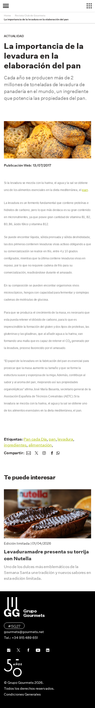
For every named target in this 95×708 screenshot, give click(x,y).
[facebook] (51, 453)
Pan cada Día (35, 439)
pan (85, 190)
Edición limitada (17, 543)
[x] (36, 453)
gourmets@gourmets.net (24, 632)
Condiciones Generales (22, 694)
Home (7, 15)
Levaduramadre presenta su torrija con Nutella (46, 555)
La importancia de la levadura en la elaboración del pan (36, 19)
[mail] (28, 453)
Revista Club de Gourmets (30, 15)
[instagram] (44, 453)
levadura (65, 439)
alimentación (40, 445)
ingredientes (15, 445)
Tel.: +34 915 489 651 (21, 637)
